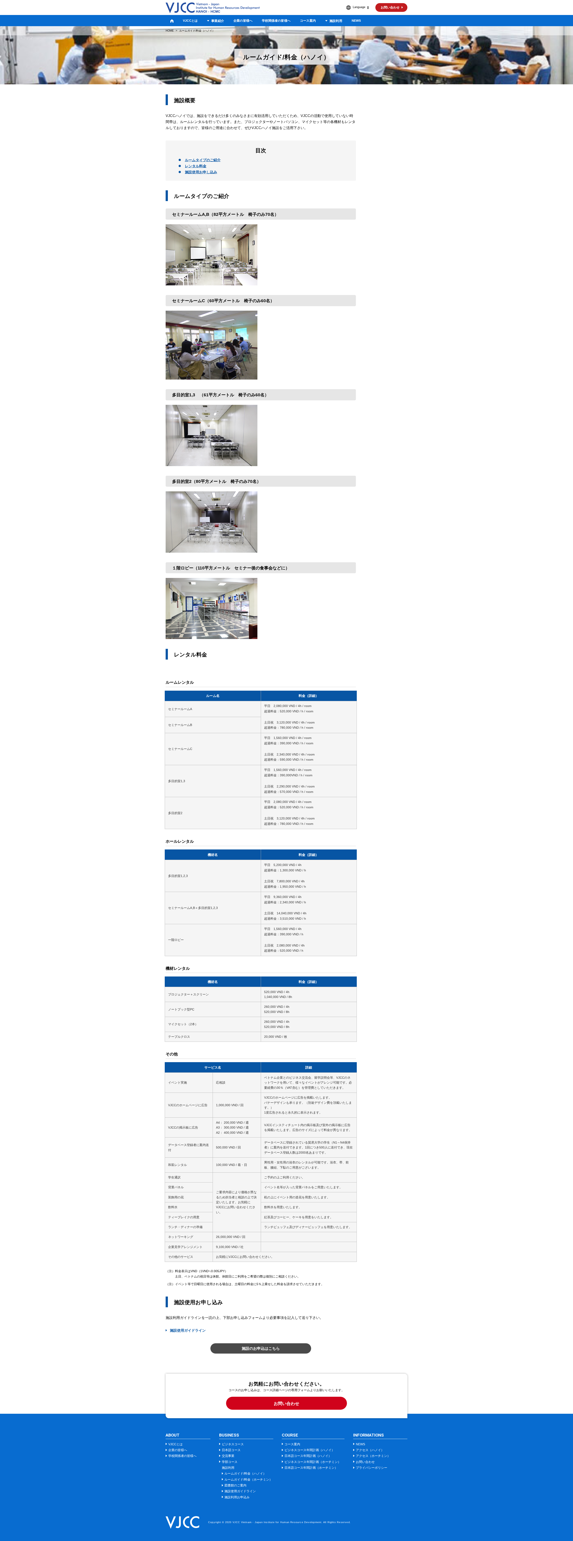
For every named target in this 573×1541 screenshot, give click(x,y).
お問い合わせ (286, 1403)
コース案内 (308, 20)
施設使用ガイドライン (188, 1330)
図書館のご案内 (235, 1485)
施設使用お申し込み (201, 172)
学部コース (229, 1462)
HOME (170, 30)
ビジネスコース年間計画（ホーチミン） (312, 1462)
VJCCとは (190, 20)
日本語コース (231, 1450)
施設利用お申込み (237, 1497)
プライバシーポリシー (371, 1467)
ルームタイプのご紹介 (203, 160)
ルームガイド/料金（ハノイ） (245, 1473)
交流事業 (228, 1456)
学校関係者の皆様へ (276, 20)
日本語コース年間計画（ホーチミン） (311, 1467)
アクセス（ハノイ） (370, 1450)
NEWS (356, 20)
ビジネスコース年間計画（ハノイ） (309, 1450)
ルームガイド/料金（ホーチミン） (248, 1479)
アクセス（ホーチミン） (373, 1456)
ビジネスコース (233, 1444)
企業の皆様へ (242, 20)
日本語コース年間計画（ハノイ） (307, 1456)
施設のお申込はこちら (261, 1348)
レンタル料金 (195, 166)
